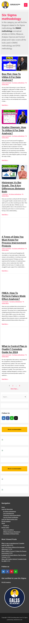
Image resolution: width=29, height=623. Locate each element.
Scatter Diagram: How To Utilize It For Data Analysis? (14, 130)
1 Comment (5, 194)
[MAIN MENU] (26, 5)
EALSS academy (6, 521)
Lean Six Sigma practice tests (9, 519)
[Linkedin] (3, 418)
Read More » (5, 105)
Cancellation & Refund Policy (11, 533)
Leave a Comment (6, 82)
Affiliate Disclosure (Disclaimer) (11, 531)
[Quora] (11, 571)
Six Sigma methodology (18, 82)
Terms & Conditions (8, 529)
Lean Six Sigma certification (10, 517)
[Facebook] (8, 418)
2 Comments (5, 301)
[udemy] (12, 418)
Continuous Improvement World (11, 515)
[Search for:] (14, 397)
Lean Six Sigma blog (7, 509)
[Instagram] (16, 418)
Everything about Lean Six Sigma (15, 4)
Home (3, 507)
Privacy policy (5, 527)
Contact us (6, 525)
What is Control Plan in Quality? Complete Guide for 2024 (14, 349)
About (3, 523)
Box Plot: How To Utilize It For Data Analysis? (11, 77)
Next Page (14, 388)
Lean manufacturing (8, 513)
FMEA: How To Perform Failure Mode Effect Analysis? (14, 296)
